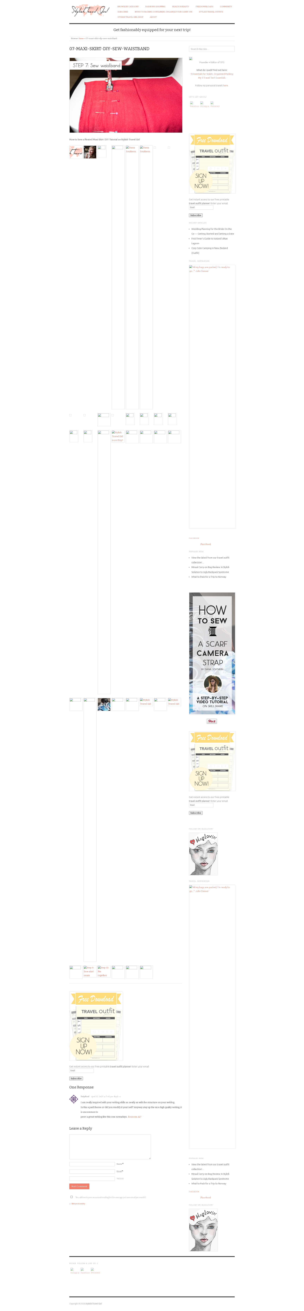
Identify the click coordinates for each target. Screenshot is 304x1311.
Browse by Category (128, 6)
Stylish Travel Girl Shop (130, 17)
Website (120, 1179)
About (153, 17)
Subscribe (123, 12)
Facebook (194, 538)
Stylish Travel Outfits (211, 12)
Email (120, 1171)
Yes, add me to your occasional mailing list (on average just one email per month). (110, 1197)
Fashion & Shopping (155, 6)
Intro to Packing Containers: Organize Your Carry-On (163, 12)
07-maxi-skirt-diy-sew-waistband (109, 48)
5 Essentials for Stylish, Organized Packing (212, 74)
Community (226, 6)
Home (81, 38)
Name (120, 1164)
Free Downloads (204, 6)
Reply (116, 1096)
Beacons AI (134, 1116)
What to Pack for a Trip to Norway (208, 577)
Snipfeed (85, 1096)
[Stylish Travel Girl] (90, 9)
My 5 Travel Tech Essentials (211, 77)
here (225, 85)
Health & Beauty (180, 6)
